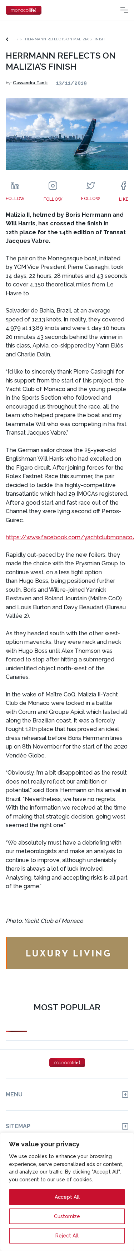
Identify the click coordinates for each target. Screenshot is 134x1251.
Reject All (67, 1236)
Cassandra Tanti (30, 82)
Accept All (67, 1197)
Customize (67, 1216)
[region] (67, 1191)
